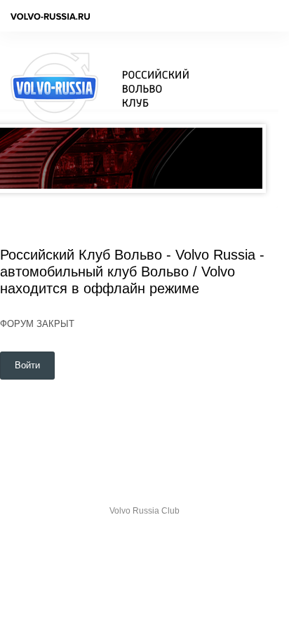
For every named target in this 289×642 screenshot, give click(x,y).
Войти (27, 365)
